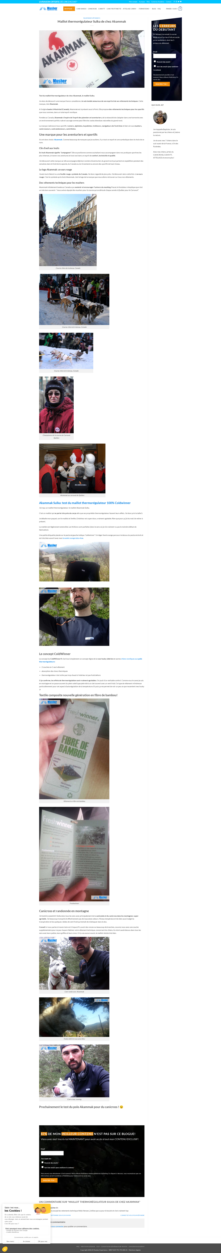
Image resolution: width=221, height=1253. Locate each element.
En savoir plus (86, 1176)
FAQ (159, 9)
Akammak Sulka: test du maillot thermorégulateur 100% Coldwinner (85, 503)
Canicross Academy (157, 2)
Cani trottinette (114, 9)
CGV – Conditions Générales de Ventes (111, 1246)
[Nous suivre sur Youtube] (180, 2)
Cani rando (81, 9)
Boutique (68, 9)
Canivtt (101, 9)
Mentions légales (88, 1246)
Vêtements (96, 18)
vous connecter (57, 1226)
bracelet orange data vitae (73, 538)
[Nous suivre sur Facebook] (174, 2)
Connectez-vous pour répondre (132, 1215)
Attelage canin (129, 9)
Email (43, 1149)
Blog (154, 9)
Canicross (92, 9)
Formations (144, 9)
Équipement (87, 18)
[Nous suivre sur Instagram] (176, 2)
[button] (174, 9)
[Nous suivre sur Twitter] (178, 2)
